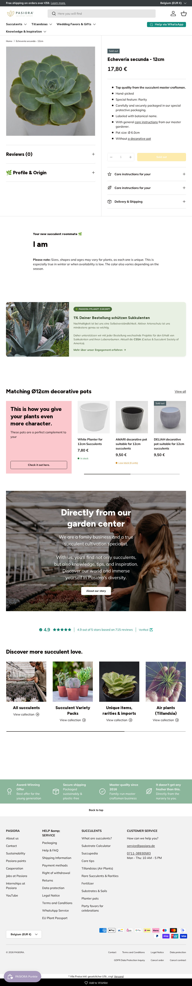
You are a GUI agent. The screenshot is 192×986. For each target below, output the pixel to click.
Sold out (161, 157)
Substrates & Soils (94, 891)
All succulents (26, 707)
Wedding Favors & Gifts (74, 24)
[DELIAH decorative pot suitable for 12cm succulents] (170, 417)
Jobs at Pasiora (16, 876)
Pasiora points (16, 861)
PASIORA (19, 952)
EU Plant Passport (55, 918)
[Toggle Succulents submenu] (25, 24)
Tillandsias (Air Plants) (97, 868)
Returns (47, 880)
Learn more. (58, 3)
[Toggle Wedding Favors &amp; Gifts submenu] (94, 24)
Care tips (88, 861)
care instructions (146, 122)
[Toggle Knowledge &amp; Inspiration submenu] (45, 31)
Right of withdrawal (56, 873)
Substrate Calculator (96, 846)
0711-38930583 (139, 853)
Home (9, 41)
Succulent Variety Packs (73, 710)
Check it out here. (39, 465)
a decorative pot (139, 138)
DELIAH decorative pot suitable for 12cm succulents (169, 443)
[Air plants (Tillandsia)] (166, 682)
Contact (11, 846)
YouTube (12, 895)
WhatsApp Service (55, 910)
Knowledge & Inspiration (24, 32)
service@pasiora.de (141, 846)
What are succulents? (97, 838)
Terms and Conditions (57, 903)
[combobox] (101, 13)
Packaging (49, 843)
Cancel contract (178, 960)
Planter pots (90, 898)
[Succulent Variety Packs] (73, 682)
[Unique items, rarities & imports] (119, 682)
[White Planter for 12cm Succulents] (94, 417)
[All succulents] (26, 682)
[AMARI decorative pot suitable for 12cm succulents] (132, 417)
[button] (184, 13)
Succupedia (90, 853)
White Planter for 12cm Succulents (90, 441)
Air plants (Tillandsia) (166, 710)
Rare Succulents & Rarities (100, 876)
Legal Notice (51, 895)
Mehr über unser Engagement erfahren (98, 350)
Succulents (14, 24)
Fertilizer (88, 883)
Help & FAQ (50, 850)
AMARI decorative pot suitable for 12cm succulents (131, 443)
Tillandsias (39, 24)
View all (180, 391)
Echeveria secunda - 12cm (29, 41)
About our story (96, 591)
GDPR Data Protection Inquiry (129, 960)
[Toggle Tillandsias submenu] (50, 24)
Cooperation (14, 868)
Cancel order (157, 960)
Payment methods (55, 865)
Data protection (53, 888)
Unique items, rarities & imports (119, 710)
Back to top (96, 810)
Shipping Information (56, 858)
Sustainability (15, 853)
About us (12, 838)
